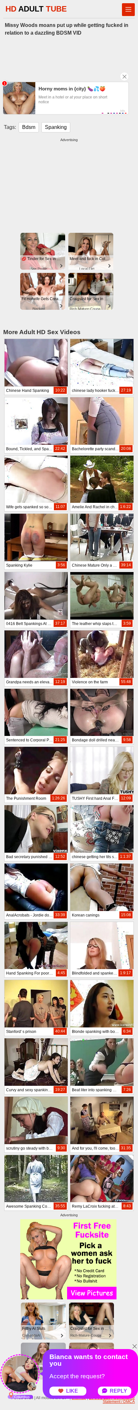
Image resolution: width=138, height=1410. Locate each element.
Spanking (56, 127)
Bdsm (28, 127)
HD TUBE (36, 8)
